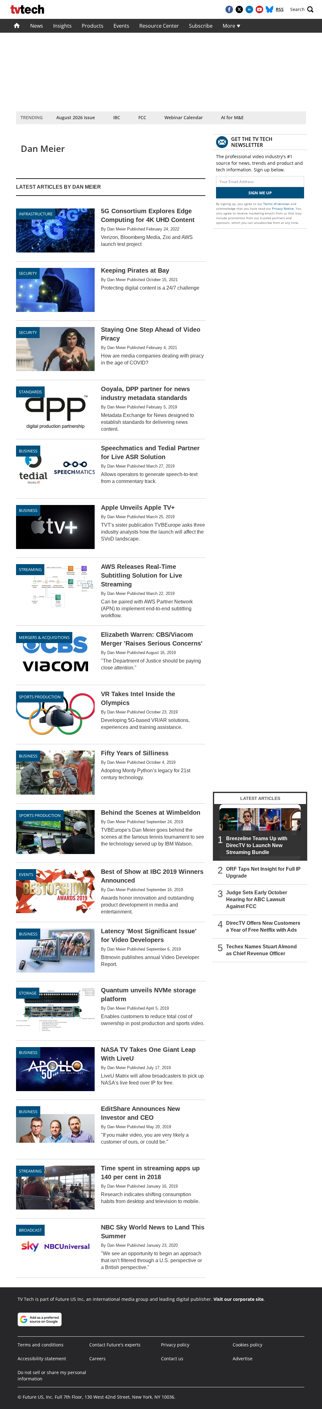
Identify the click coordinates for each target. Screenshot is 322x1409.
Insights (62, 25)
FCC (142, 117)
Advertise (243, 1359)
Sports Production (40, 697)
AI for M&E (232, 117)
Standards (30, 392)
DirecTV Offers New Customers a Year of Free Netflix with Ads (263, 926)
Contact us (172, 1359)
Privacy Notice (283, 208)
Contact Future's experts (115, 1345)
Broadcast (30, 1230)
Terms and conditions (41, 1345)
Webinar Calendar (183, 117)
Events (121, 25)
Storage (27, 993)
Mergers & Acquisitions (44, 637)
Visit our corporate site (239, 1299)
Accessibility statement (42, 1359)
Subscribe (201, 25)
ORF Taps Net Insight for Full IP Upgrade (263, 872)
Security (28, 273)
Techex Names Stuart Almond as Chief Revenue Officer (261, 950)
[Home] (16, 26)
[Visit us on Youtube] (259, 9)
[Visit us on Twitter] (239, 9)
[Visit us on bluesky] (269, 9)
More (229, 25)
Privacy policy (175, 1345)
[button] (302, 9)
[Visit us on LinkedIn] (249, 9)
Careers (97, 1359)
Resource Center (159, 25)
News (36, 25)
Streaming (30, 569)
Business (28, 451)
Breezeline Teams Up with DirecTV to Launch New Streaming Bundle (256, 845)
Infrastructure (36, 214)
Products (92, 25)
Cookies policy (247, 1345)
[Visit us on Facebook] (229, 9)
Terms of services (277, 204)
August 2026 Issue (75, 117)
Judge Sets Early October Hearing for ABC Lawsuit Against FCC (256, 899)
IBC (116, 117)
